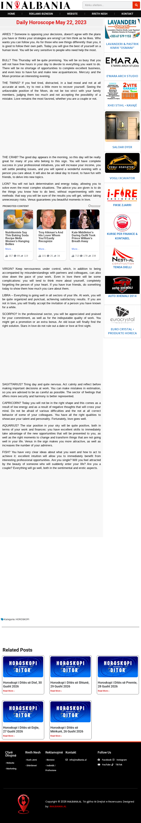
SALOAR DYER (122, 147)
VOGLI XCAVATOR (122, 178)
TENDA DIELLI (122, 267)
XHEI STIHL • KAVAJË (122, 105)
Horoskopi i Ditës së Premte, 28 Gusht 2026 (117, 684)
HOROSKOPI (22, 619)
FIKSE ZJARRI (122, 205)
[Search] (136, 5)
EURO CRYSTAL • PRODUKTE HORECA (122, 331)
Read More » (9, 691)
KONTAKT (127, 13)
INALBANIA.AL (58, 806)
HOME (11, 13)
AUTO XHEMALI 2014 (122, 296)
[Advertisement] (51, 127)
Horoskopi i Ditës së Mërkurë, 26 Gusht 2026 (66, 729)
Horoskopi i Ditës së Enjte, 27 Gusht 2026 (21, 729)
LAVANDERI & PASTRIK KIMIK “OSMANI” (122, 46)
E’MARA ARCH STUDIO (122, 76)
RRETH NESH (99, 13)
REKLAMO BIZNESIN (41, 13)
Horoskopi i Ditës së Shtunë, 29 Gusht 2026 (69, 684)
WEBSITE (72, 13)
